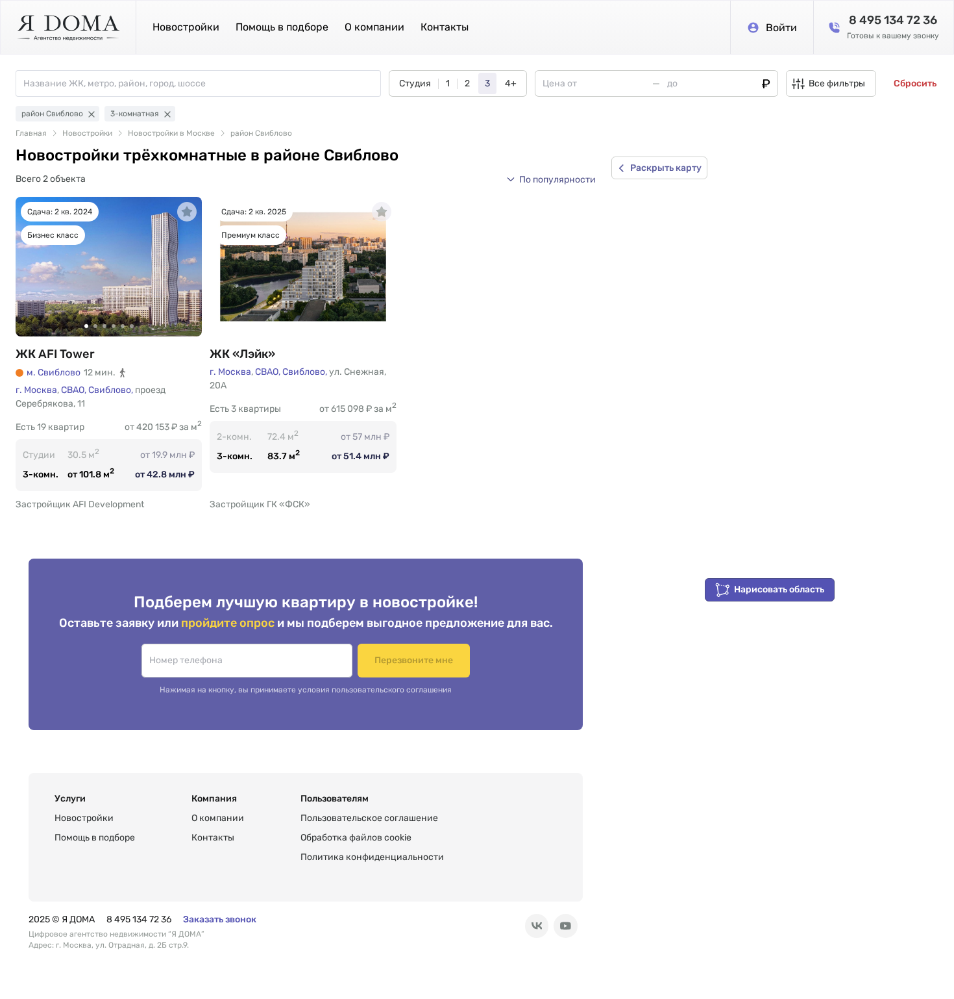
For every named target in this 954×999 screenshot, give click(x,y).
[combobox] (202, 83)
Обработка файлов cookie (355, 837)
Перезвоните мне (413, 660)
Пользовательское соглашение (369, 818)
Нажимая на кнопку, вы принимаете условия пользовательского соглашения (306, 689)
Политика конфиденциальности (372, 857)
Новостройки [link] (87, 133)
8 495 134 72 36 (138, 919)
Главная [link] (31, 133)
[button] (551, 179)
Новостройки (186, 27)
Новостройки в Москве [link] (171, 133)
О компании (374, 27)
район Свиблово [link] (261, 133)
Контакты (445, 27)
